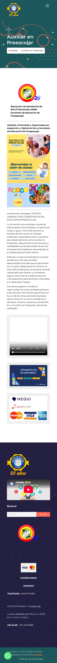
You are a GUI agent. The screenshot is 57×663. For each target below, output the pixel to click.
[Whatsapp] (7, 656)
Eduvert (38, 654)
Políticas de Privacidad (31, 659)
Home (13, 50)
